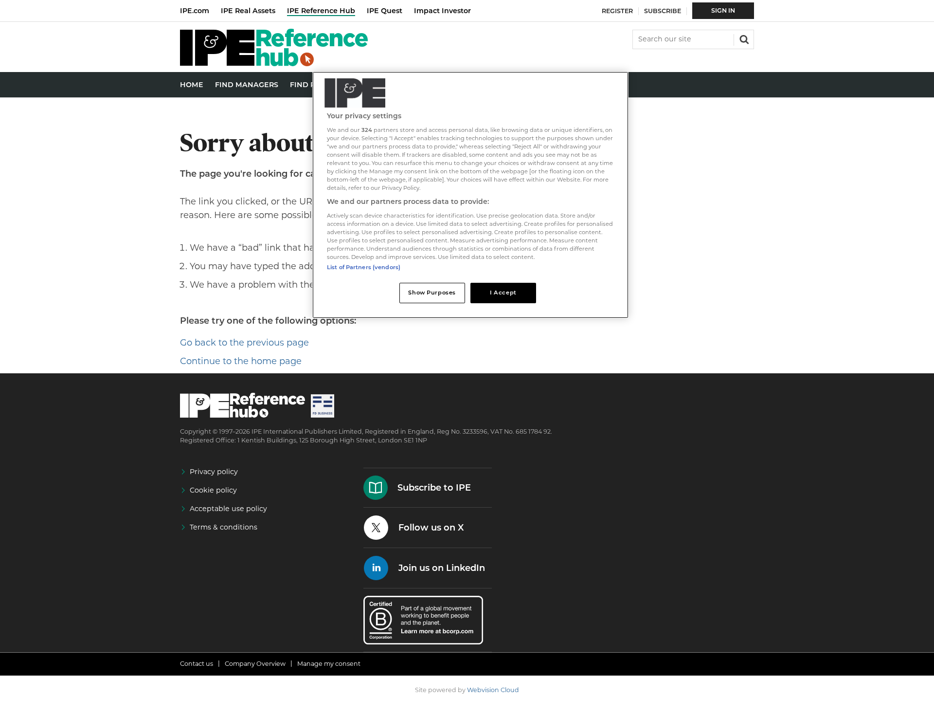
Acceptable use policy (228, 508)
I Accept (503, 292)
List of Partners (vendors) (363, 267)
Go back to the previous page (244, 342)
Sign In (723, 10)
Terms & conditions (223, 527)
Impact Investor (442, 10)
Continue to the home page (241, 361)
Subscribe (662, 11)
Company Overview (255, 663)
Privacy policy (214, 471)
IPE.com (194, 10)
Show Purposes (431, 292)
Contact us (196, 663)
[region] (470, 195)
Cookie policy (213, 490)
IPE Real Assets (248, 10)
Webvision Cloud (493, 690)
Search (743, 38)
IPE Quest (384, 10)
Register (617, 11)
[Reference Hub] (274, 63)
